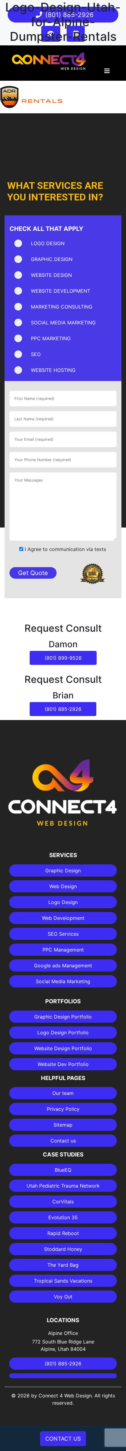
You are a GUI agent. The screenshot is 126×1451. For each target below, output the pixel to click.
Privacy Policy (63, 1109)
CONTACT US (63, 1438)
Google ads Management (63, 965)
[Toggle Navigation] (107, 72)
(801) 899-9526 (63, 658)
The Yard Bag (63, 1265)
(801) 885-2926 (63, 709)
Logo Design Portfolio (63, 1032)
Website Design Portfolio (63, 1048)
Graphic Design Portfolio (63, 1017)
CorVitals (63, 1202)
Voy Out (63, 1297)
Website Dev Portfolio (63, 1064)
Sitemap (63, 1125)
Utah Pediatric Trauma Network (63, 1186)
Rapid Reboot (63, 1233)
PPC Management (63, 950)
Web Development (63, 918)
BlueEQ (63, 1170)
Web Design (63, 886)
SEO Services (63, 934)
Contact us (63, 1141)
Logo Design (63, 902)
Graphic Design (63, 870)
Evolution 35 (63, 1217)
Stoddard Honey (63, 1249)
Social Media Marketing (63, 981)
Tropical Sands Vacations (63, 1281)
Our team (63, 1093)
